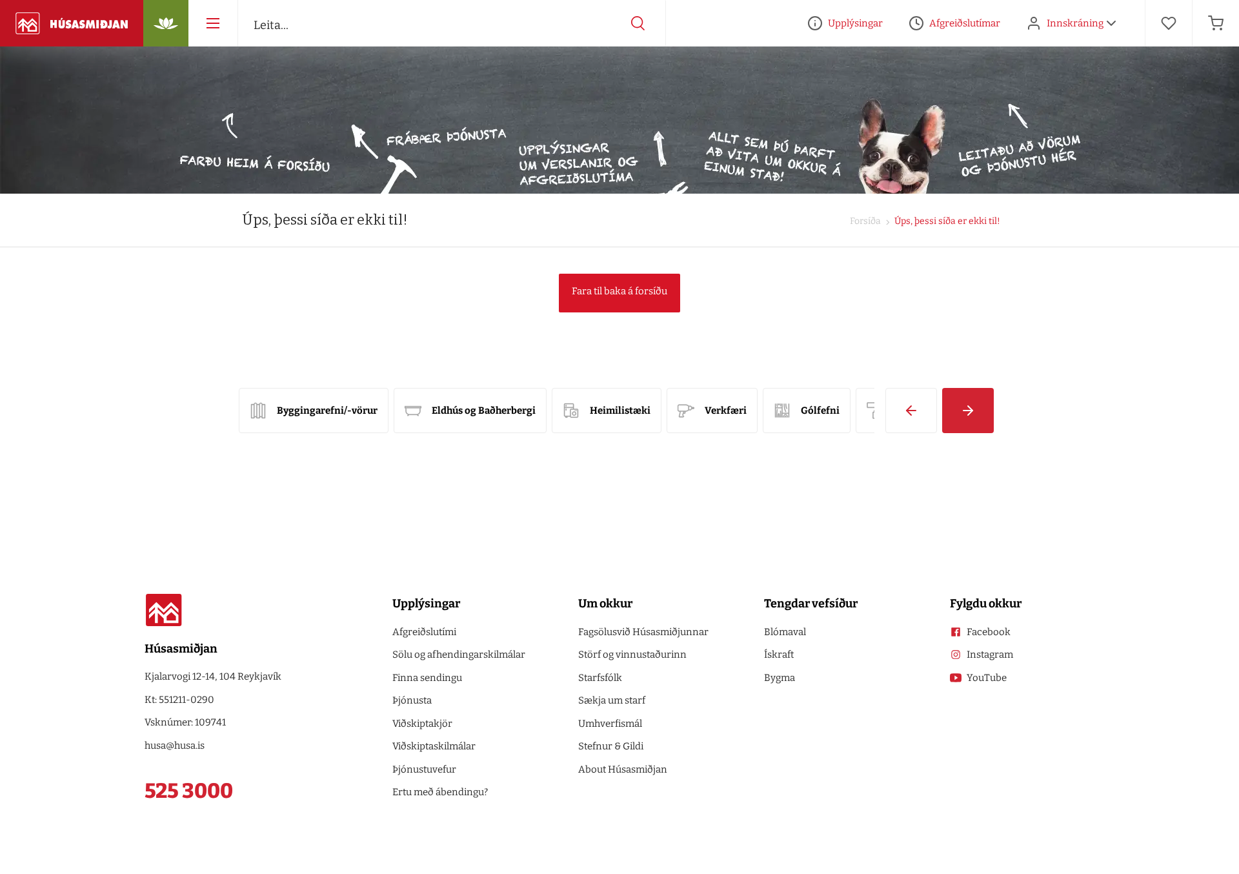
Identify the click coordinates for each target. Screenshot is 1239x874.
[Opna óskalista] (1168, 23)
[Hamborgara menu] (213, 23)
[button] (911, 410)
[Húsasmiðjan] (71, 23)
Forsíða (865, 221)
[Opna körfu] (1216, 23)
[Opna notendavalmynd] (1111, 23)
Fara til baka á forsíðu (619, 291)
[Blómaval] (165, 23)
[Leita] (638, 23)
